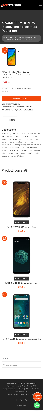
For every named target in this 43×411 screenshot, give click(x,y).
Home (5, 37)
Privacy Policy (13, 394)
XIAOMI (10, 37)
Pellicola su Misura (37, 397)
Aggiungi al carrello (21, 98)
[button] (18, 51)
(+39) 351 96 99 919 (31, 389)
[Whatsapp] (37, 405)
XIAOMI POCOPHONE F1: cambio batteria (21, 227)
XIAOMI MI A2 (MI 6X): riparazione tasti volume (21, 283)
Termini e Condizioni (27, 394)
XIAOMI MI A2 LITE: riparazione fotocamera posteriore (21, 339)
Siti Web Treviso (21, 405)
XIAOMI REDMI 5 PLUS (20, 37)
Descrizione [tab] (10, 120)
